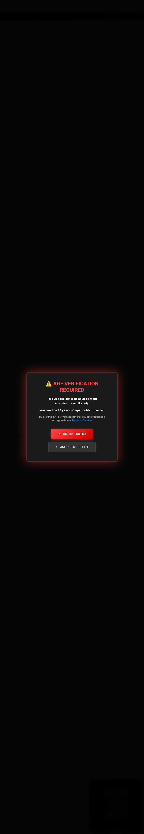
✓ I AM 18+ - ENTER (72, 433)
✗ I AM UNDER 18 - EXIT (72, 447)
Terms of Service (82, 420)
